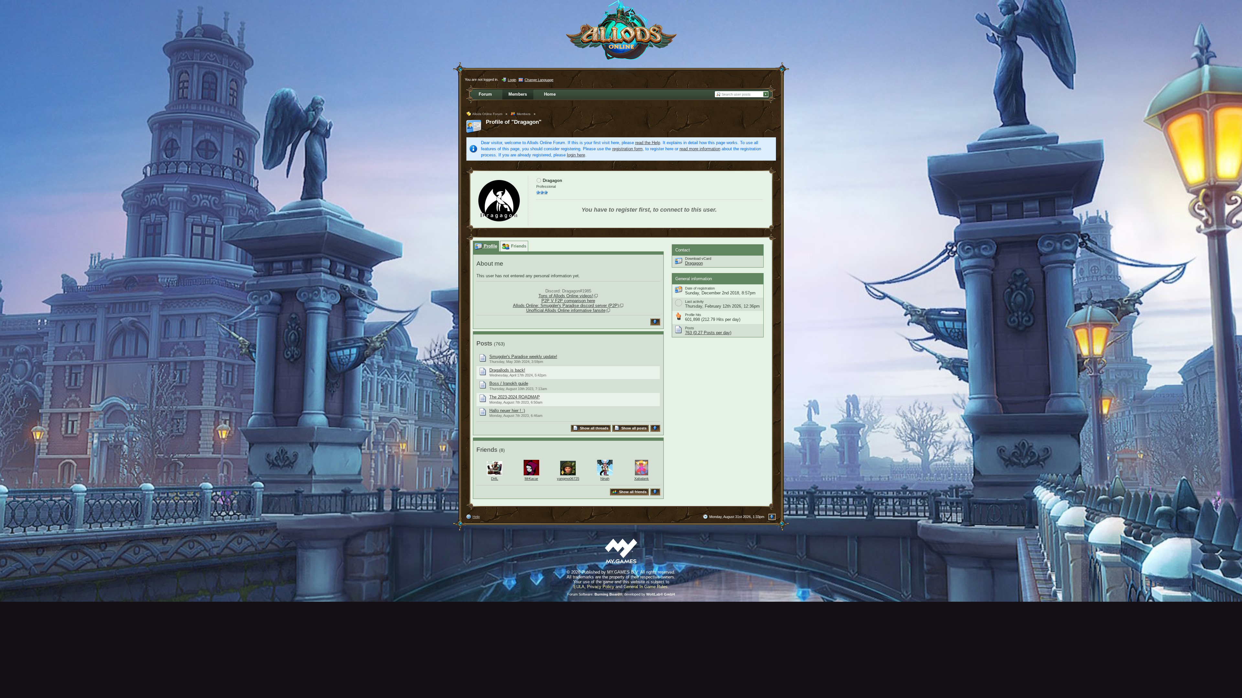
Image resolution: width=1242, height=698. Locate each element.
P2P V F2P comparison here (568, 300)
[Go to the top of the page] (656, 322)
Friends (486, 449)
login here (576, 155)
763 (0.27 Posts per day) (708, 332)
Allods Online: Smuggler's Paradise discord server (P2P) (566, 305)
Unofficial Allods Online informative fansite (565, 310)
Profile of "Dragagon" (513, 122)
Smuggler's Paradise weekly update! (523, 356)
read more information (700, 148)
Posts (484, 343)
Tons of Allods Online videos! (566, 295)
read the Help (647, 142)
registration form (627, 148)
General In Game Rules (646, 586)
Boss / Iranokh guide (508, 383)
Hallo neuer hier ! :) (507, 410)
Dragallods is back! (507, 370)
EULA (578, 586)
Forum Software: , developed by (621, 594)
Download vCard (698, 258)
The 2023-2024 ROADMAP (514, 397)
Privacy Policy (600, 586)
